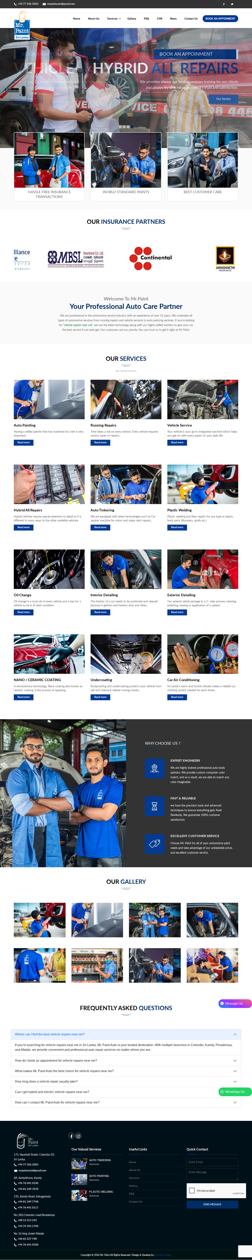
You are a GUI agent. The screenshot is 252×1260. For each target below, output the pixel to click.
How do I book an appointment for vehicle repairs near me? (56, 1060)
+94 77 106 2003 (28, 4)
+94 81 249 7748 (28, 1202)
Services (134, 1178)
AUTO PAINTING (99, 1178)
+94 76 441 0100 (28, 1183)
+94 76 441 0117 (28, 1208)
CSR (159, 18)
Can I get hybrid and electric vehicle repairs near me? (52, 1092)
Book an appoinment (186, 54)
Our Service (223, 99)
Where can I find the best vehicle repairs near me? (50, 1034)
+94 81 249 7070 (28, 1189)
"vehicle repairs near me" (78, 325)
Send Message (212, 1204)
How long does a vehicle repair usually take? (46, 1081)
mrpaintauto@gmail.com (61, 4)
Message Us (233, 1003)
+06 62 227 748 (27, 1239)
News (173, 18)
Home (76, 18)
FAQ (146, 18)
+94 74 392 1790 (28, 1226)
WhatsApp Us (234, 1091)
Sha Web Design (162, 1255)
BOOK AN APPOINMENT (220, 18)
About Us (93, 18)
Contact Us (191, 18)
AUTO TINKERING (100, 1162)
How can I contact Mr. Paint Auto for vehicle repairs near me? (57, 1102)
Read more (24, 442)
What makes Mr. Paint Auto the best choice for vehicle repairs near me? (64, 1071)
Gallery (131, 18)
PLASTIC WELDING (101, 1193)
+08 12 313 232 (27, 1220)
